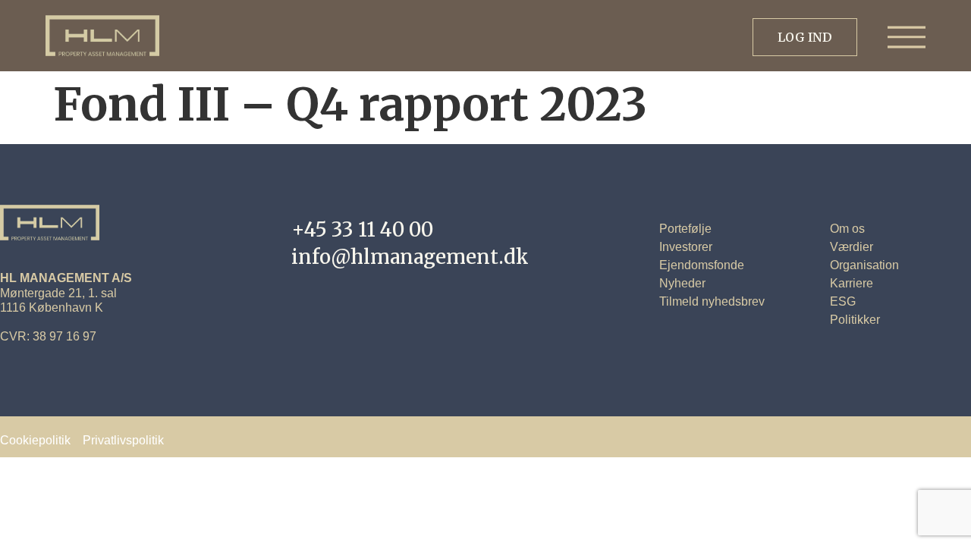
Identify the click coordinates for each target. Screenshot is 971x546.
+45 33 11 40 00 (362, 229)
